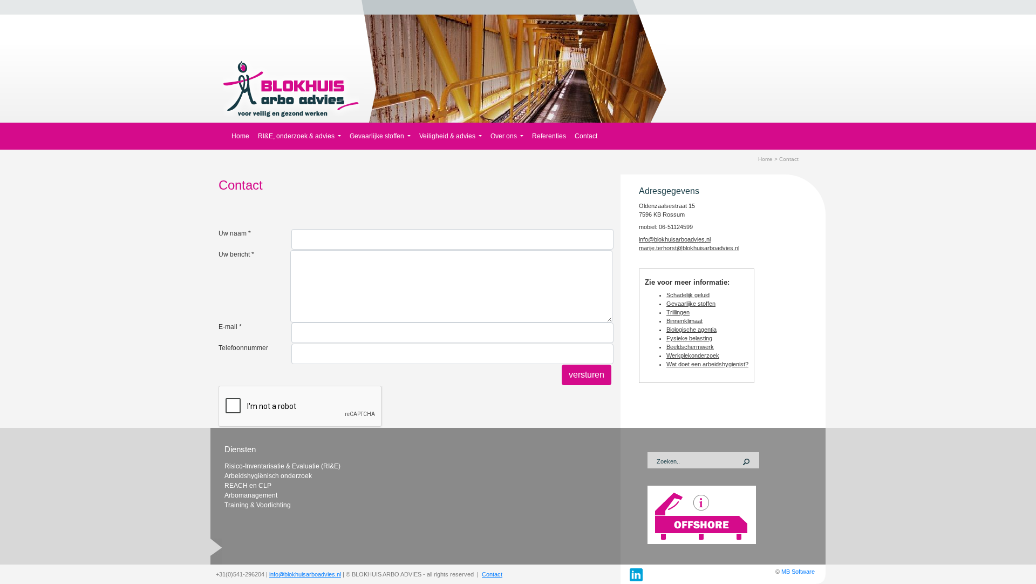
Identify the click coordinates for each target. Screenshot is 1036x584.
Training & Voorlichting (257, 505)
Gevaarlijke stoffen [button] (378, 136)
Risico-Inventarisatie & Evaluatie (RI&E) (282, 466)
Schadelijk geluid (688, 295)
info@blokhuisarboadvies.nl (305, 574)
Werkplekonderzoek (692, 355)
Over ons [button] (504, 136)
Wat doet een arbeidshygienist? (707, 364)
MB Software (798, 571)
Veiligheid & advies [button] (448, 136)
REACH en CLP (247, 485)
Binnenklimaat (684, 321)
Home (240, 136)
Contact (586, 136)
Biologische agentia (691, 329)
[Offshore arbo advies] (702, 514)
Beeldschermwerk (690, 347)
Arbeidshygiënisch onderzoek (268, 476)
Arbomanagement (250, 495)
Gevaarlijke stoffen (690, 303)
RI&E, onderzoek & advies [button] (297, 136)
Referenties (549, 136)
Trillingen (678, 312)
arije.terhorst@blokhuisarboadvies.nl (691, 248)
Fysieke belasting (689, 338)
